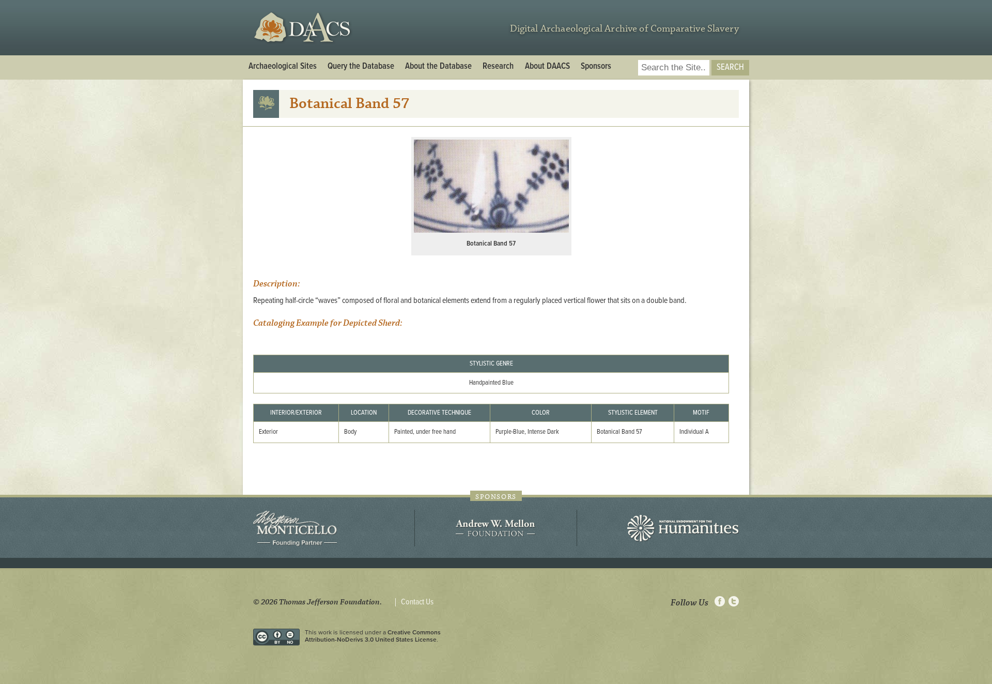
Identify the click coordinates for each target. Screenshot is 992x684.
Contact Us (417, 602)
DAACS (303, 27)
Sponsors (596, 66)
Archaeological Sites (283, 66)
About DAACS (547, 66)
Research (498, 66)
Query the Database (361, 66)
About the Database (438, 66)
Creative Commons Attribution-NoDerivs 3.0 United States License (373, 636)
